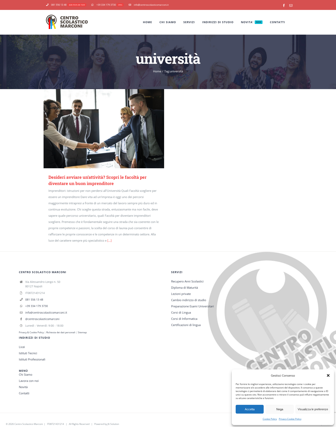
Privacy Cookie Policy (290, 419)
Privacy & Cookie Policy (31, 332)
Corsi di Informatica (184, 319)
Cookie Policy (270, 419)
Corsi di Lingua (181, 312)
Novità (23, 387)
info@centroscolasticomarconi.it (46, 312)
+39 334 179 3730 (36, 306)
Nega (279, 409)
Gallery (109, 128)
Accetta (250, 409)
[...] (109, 240)
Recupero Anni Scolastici (187, 281)
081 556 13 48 (34, 299)
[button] (328, 375)
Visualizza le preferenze (313, 409)
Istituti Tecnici (28, 353)
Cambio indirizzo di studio (188, 300)
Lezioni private (181, 294)
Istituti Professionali (32, 359)
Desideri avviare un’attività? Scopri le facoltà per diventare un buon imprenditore (98, 128)
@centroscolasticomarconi (42, 319)
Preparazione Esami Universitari (192, 306)
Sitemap (82, 332)
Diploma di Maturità (184, 287)
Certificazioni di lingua (186, 325)
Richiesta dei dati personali (61, 332)
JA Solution (113, 424)
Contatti (24, 393)
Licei (22, 347)
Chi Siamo (25, 374)
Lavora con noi (29, 381)
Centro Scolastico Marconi (28, 424)
